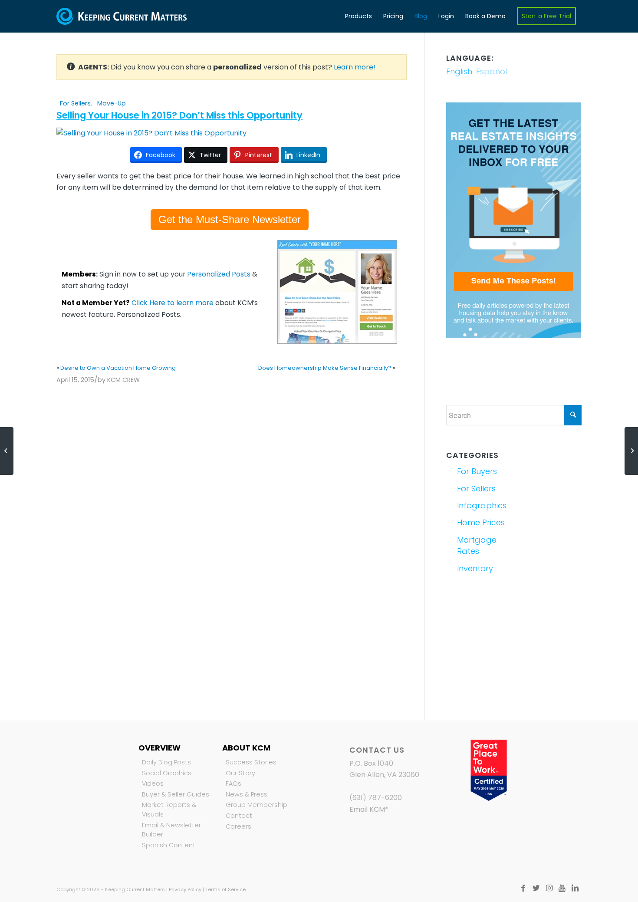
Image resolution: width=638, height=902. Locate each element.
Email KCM (367, 809)
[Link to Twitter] (536, 888)
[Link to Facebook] (522, 888)
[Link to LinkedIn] (575, 888)
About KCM (246, 747)
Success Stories (251, 762)
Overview (159, 747)
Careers (238, 826)
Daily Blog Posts (166, 762)
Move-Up (111, 103)
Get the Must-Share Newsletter (229, 219)
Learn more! (354, 67)
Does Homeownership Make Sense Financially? (324, 368)
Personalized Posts (218, 274)
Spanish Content (168, 845)
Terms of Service (225, 889)
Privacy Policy (185, 889)
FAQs (233, 783)
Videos (153, 783)
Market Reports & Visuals (169, 809)
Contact (239, 815)
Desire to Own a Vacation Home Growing (118, 368)
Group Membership (256, 804)
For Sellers (75, 103)
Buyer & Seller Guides (175, 794)
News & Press (246, 794)
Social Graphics (166, 773)
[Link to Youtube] (562, 888)
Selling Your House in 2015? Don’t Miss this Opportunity (179, 115)
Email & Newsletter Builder (171, 830)
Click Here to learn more (173, 302)
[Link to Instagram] (549, 888)
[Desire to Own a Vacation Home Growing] (6, 451)
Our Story (240, 773)
